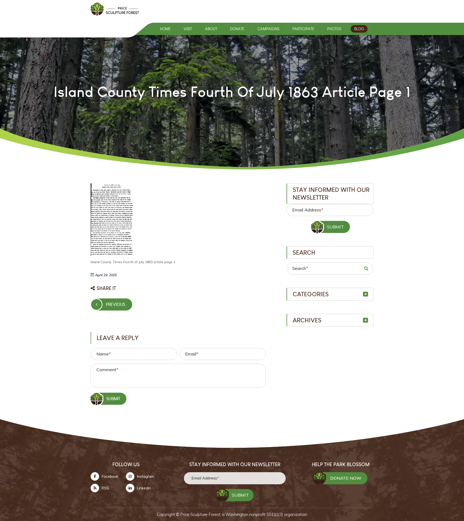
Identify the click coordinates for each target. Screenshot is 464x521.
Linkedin (144, 487)
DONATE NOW (345, 478)
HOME (165, 29)
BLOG (359, 29)
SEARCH (366, 268)
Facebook (110, 476)
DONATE (237, 29)
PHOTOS (334, 29)
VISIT (188, 29)
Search (300, 268)
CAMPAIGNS (268, 29)
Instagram (145, 476)
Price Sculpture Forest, (201, 514)
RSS (105, 487)
